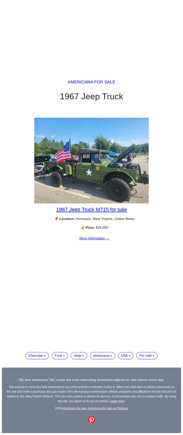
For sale (145, 355)
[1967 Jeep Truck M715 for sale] (91, 202)
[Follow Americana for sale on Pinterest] (91, 422)
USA (124, 355)
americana (101, 355)
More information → (94, 238)
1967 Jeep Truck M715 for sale (91, 209)
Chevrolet (35, 355)
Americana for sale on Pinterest (108, 408)
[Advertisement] (91, 35)
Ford (58, 355)
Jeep (77, 355)
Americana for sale (91, 82)
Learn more (117, 401)
